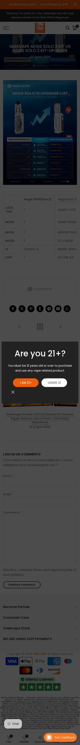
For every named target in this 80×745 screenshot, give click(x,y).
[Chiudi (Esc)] (13, 392)
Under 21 (54, 383)
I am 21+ (26, 383)
